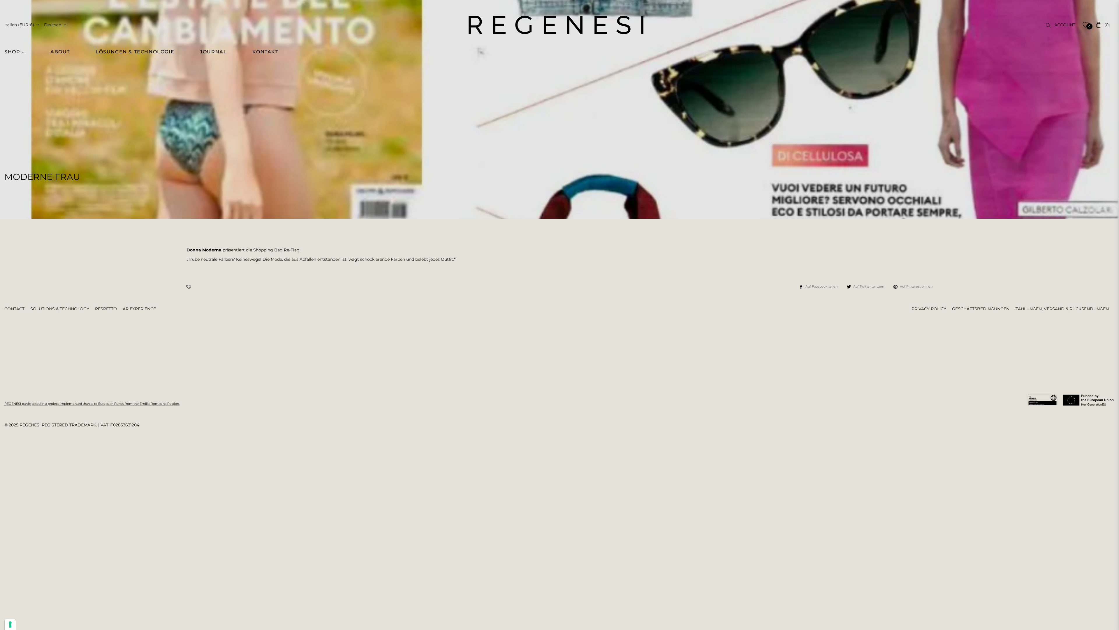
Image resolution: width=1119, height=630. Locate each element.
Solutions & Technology (59, 309)
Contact (14, 309)
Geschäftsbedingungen (980, 309)
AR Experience (139, 309)
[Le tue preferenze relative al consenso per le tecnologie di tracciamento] (10, 624)
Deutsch (52, 24)
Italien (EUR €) (19, 24)
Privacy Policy (929, 309)
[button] (17, 52)
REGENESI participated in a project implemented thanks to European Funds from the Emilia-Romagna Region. (92, 404)
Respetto (106, 309)
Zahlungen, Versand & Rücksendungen (1062, 309)
